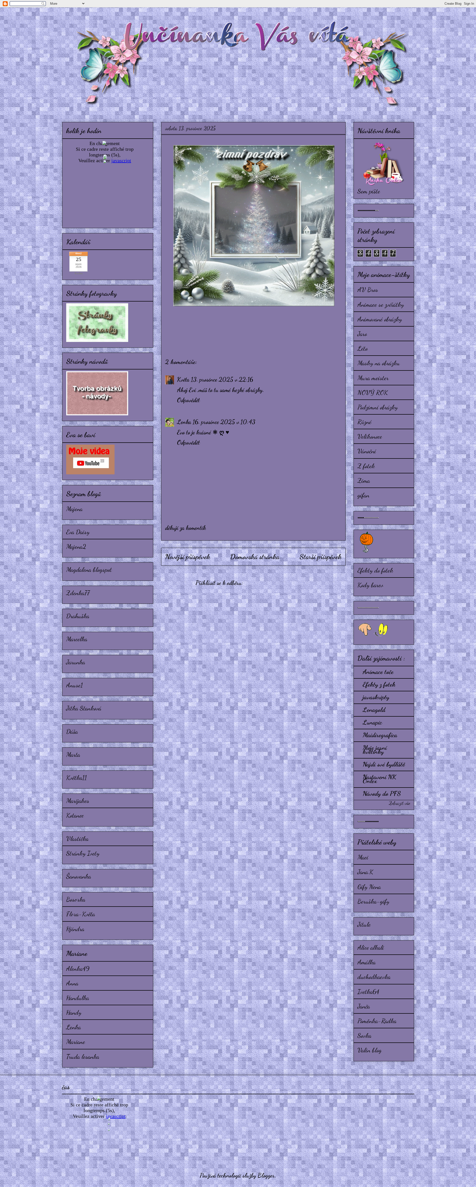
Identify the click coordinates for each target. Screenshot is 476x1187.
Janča (363, 1006)
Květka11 (76, 777)
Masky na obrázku (378, 363)
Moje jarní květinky (375, 749)
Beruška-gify (373, 901)
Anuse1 (74, 685)
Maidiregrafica (380, 735)
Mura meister (373, 378)
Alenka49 (77, 968)
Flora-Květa (80, 914)
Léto (362, 348)
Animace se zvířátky (380, 304)
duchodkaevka (373, 976)
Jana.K (365, 872)
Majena (74, 509)
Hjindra (75, 929)
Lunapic (372, 722)
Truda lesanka (82, 1056)
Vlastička (77, 838)
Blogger (266, 1175)
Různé (364, 422)
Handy (73, 1012)
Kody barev (370, 585)
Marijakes (77, 800)
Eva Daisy (77, 532)
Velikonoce (369, 436)
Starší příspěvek (320, 556)
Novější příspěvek (187, 556)
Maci (362, 857)
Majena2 (76, 546)
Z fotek (366, 466)
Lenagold (374, 709)
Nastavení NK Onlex (379, 779)
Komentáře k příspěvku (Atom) (278, 582)
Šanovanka (78, 876)
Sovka (364, 1035)
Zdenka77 (78, 593)
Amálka (366, 962)
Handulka (77, 998)
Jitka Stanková (83, 708)
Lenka (184, 422)
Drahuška (77, 616)
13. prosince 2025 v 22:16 (222, 379)
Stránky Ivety (82, 853)
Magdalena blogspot (89, 569)
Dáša (72, 731)
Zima (363, 480)
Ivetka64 (368, 991)
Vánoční (366, 451)
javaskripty (376, 697)
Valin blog (369, 1050)
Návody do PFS (382, 793)
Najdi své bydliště (384, 764)
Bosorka (75, 899)
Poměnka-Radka (376, 1021)
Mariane (75, 1041)
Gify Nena (369, 886)
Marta (73, 754)
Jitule (364, 924)
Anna (72, 983)
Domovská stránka (254, 556)
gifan (363, 495)
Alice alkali (370, 947)
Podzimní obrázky (377, 407)
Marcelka (76, 639)
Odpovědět (188, 400)
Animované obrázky (379, 319)
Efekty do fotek (375, 570)
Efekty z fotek (379, 684)
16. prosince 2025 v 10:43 (224, 422)
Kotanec (75, 815)
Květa (183, 379)
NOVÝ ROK (372, 392)
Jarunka (75, 662)
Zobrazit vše (399, 803)
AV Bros (367, 289)
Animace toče (378, 671)
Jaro (362, 333)
